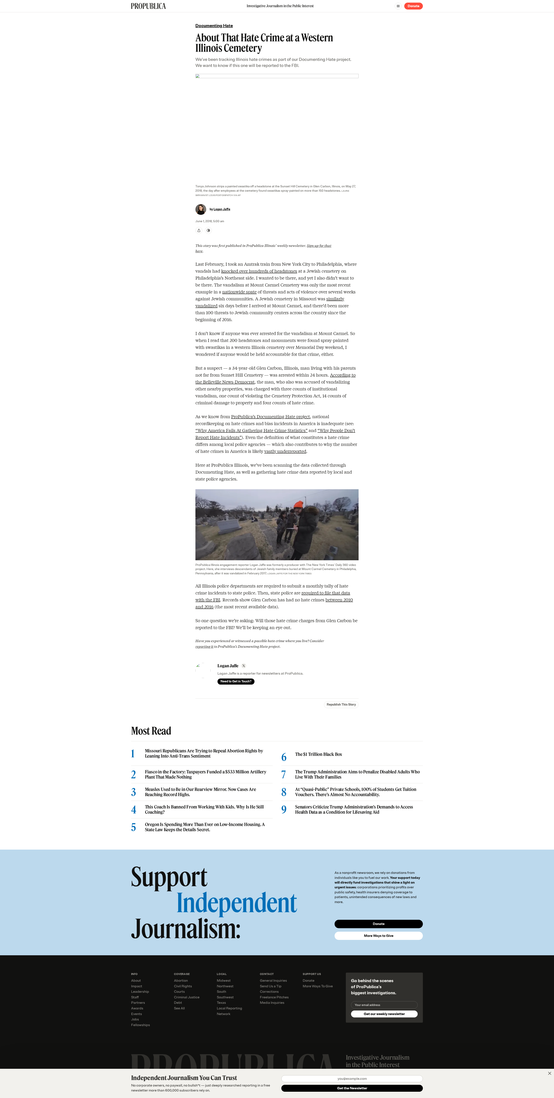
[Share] (198, 230)
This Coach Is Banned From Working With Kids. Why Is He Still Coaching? (204, 809)
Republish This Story (341, 704)
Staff (135, 997)
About (136, 980)
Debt (178, 1003)
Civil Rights (183, 986)
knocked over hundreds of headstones (259, 271)
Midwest (224, 980)
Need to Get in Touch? (236, 681)
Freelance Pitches (274, 997)
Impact (136, 986)
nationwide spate (239, 292)
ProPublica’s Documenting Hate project (270, 416)
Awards (137, 1008)
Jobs (135, 1019)
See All (179, 1008)
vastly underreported (285, 451)
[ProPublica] (148, 6)
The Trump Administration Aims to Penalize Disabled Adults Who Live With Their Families (357, 774)
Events (136, 1014)
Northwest (225, 986)
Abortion (181, 980)
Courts (179, 991)
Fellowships (140, 1025)
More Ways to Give (378, 936)
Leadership (140, 991)
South (221, 991)
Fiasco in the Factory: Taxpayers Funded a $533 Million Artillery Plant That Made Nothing (205, 774)
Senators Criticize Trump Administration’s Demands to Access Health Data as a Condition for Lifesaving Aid (354, 809)
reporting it (204, 646)
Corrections (269, 991)
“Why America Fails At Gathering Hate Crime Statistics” (251, 430)
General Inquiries (273, 980)
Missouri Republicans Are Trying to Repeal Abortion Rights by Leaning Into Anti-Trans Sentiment (204, 753)
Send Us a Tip (271, 986)
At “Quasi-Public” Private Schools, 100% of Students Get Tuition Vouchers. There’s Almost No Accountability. (355, 792)
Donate (413, 6)
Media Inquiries (272, 1003)
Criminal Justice (187, 997)
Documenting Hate (214, 25)
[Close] (549, 1073)
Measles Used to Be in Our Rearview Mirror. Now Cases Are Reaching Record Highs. (200, 792)
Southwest (225, 997)
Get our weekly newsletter (384, 1014)
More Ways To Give (318, 986)
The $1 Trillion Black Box (318, 754)
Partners (138, 1003)
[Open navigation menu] (398, 6)
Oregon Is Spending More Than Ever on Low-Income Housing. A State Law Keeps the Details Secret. (205, 827)
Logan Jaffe (222, 209)
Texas (221, 1003)
